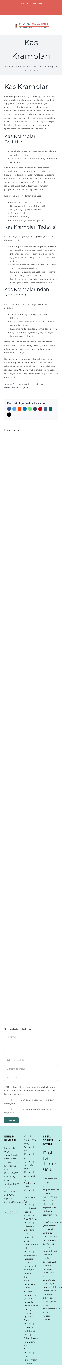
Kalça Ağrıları (27, 1250)
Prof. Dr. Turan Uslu (19, 384)
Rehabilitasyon (31, 1338)
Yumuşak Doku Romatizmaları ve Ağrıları (37, 66)
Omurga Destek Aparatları (28, 1313)
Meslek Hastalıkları (29, 1282)
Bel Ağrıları (27, 1160)
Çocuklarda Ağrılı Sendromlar (30, 1179)
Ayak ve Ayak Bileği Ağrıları (30, 1143)
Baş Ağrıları (27, 1152)
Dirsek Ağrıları (27, 1188)
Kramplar (28, 1266)
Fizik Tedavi (27, 1235)
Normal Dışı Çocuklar (30, 1297)
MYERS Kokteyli (28, 1289)
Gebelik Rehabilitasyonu (32, 1243)
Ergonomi (29, 1230)
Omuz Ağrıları (27, 1322)
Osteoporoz (29, 1327)
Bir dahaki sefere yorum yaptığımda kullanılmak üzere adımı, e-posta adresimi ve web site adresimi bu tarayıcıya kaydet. (30, 1090)
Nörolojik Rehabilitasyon (31, 1304)
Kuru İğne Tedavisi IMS (29, 1273)
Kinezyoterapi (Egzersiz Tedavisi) (30, 1259)
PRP (26, 1334)
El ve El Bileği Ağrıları (30, 1221)
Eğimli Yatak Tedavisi (30, 1210)
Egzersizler (29, 1215)
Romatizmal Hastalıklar (30, 1344)
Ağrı (26, 1136)
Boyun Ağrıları (27, 1170)
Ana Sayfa (10, 66)
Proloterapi (29, 1331)
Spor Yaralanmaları (30, 1358)
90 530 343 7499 (25, 370)
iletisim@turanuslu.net (15, 1202)
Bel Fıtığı (28, 1165)
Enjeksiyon (29, 1226)
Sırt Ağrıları (27, 1351)
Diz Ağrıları (27, 1203)
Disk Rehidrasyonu (30, 1196)
